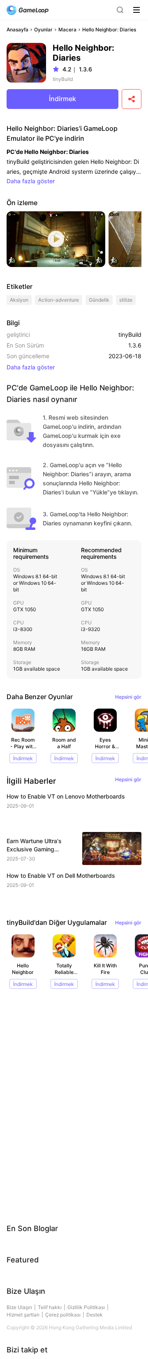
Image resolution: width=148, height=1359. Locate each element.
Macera (67, 29)
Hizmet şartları (23, 1315)
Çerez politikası (63, 1315)
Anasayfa (17, 29)
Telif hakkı (50, 1307)
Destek (94, 1315)
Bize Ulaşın (19, 1307)
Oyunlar (43, 29)
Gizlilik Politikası (86, 1307)
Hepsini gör (128, 697)
